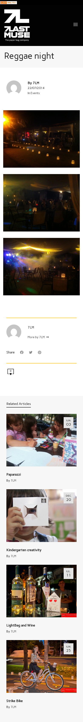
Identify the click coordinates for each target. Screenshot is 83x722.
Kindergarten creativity (24, 550)
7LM (13, 480)
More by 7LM (36, 337)
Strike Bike (14, 701)
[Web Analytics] (8, 2)
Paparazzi (13, 474)
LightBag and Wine (20, 625)
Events (35, 93)
